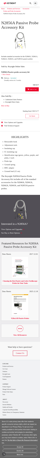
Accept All (19, 448)
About (5, 411)
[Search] (30, 3)
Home (3, 9)
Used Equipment (7, 387)
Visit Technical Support (13, 133)
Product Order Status (9, 403)
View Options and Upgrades (15, 129)
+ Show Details (6, 81)
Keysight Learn (7, 385)
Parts (4, 406)
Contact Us (20, 363)
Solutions (5, 382)
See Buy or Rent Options (11, 240)
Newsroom (6, 413)
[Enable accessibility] (4, 454)
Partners (5, 390)
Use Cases (6, 379)
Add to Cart (32, 96)
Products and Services (15, 9)
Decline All (20, 451)
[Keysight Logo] (10, 3)
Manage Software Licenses (11, 400)
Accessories (30, 9)
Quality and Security (8, 419)
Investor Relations (8, 416)
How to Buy (6, 113)
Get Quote (32, 123)
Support (6, 395)
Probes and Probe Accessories (14, 11)
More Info (20, 455)
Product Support (7, 398)
